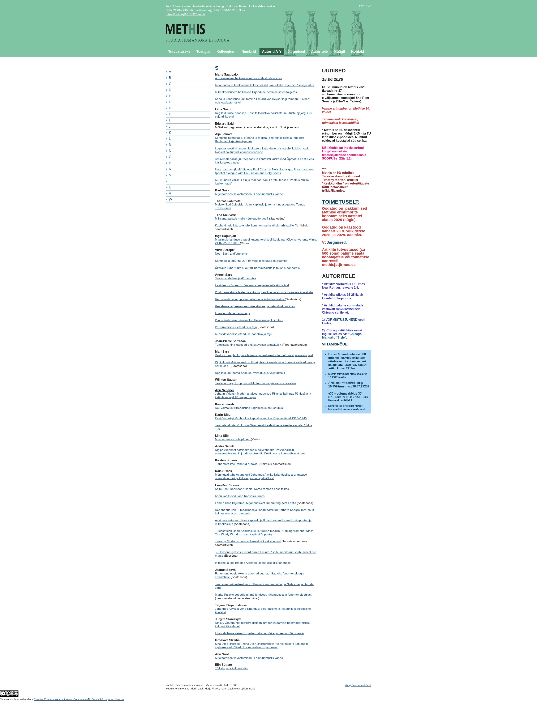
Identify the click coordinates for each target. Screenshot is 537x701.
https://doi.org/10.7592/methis (185, 14)
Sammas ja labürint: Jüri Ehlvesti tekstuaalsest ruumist (251, 260)
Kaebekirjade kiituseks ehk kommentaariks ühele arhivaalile (254, 225)
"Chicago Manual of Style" (342, 335)
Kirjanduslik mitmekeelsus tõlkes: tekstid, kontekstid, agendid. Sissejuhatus (264, 85)
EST (361, 6)
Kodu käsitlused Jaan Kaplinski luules (240, 496)
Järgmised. (337, 242)
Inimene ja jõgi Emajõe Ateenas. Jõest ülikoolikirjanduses (253, 562)
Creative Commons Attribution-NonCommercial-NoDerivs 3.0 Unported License (79, 699)
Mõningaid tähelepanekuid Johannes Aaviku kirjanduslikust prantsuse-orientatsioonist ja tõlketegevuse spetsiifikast (261, 476)
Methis (192, 29)
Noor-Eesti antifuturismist (231, 253)
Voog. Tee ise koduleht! (358, 685)
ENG (368, 6)
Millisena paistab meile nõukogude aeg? (242, 218)
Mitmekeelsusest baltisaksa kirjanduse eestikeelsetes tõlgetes (256, 92)
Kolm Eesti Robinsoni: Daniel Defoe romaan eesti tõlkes (252, 488)
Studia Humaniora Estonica (198, 40)
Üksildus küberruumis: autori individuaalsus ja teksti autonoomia (257, 267)
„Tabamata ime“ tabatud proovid (236, 464)
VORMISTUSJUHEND (342, 319)
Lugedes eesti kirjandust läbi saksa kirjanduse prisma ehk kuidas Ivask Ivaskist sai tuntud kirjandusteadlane (262, 150)
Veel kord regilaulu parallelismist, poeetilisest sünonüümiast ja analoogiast (264, 355)
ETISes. (351, 368)
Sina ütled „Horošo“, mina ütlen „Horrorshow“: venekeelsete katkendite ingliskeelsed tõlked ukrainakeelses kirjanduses (262, 645)
